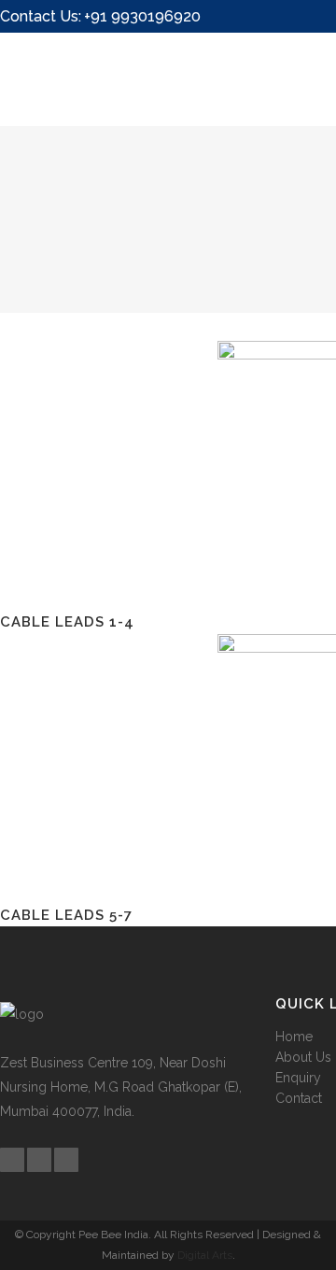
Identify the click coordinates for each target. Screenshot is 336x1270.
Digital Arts (204, 1255)
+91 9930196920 (142, 16)
